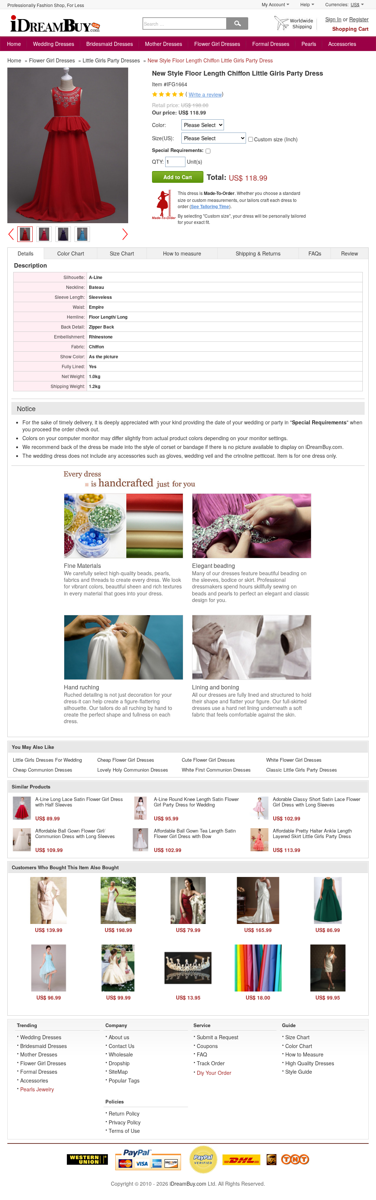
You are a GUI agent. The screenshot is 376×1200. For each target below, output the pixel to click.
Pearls (308, 43)
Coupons (207, 1045)
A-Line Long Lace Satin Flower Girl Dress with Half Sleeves (79, 801)
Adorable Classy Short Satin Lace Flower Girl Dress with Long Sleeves (316, 801)
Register (359, 19)
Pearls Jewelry (37, 1089)
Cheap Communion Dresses (42, 769)
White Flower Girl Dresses (294, 759)
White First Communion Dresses (216, 769)
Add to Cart (177, 177)
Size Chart (297, 1037)
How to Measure (304, 1054)
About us (119, 1037)
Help (305, 4)
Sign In (333, 19)
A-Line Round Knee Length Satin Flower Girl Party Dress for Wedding (196, 801)
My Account (273, 4)
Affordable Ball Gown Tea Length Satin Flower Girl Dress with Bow (195, 833)
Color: (159, 124)
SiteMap (118, 1071)
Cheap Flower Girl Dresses (125, 759)
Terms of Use (124, 1130)
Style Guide (298, 1071)
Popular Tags (124, 1080)
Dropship (119, 1063)
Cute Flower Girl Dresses (208, 759)
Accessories (342, 43)
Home (14, 43)
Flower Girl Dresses (217, 43)
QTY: (158, 161)
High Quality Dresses (309, 1063)
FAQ (202, 1054)
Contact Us (121, 1045)
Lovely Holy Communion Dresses (132, 769)
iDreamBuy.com (188, 1183)
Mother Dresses (163, 43)
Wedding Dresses (53, 43)
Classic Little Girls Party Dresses (301, 769)
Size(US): (163, 138)
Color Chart (298, 1045)
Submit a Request (217, 1037)
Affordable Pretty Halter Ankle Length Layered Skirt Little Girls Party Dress (312, 833)
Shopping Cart (350, 28)
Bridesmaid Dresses (109, 43)
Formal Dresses (270, 43)
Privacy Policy (125, 1122)
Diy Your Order (214, 1072)
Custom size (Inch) (276, 139)
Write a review (205, 94)
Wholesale (121, 1054)
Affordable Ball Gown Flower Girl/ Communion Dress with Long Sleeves (75, 833)
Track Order (211, 1063)
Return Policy (124, 1113)
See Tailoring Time (210, 206)
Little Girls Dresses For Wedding (47, 759)
